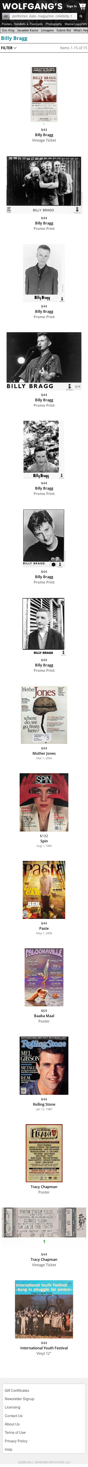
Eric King (8, 30)
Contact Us (14, 1415)
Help (8, 1449)
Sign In (72, 6)
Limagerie (47, 30)
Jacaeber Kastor (27, 30)
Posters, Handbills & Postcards (22, 24)
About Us (12, 1424)
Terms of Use (15, 1432)
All (5, 16)
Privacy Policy (16, 1441)
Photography (54, 24)
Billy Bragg (14, 38)
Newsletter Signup (19, 1398)
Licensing (12, 1407)
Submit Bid (63, 30)
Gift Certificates (17, 1390)
